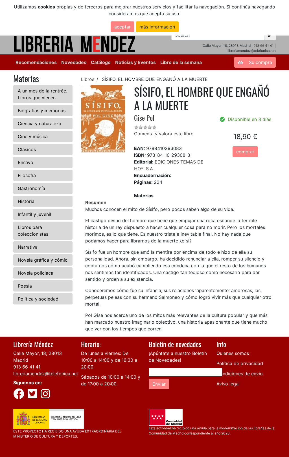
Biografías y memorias (41, 110)
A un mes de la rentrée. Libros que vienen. (42, 94)
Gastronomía (31, 188)
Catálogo (101, 62)
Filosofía (27, 175)
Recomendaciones (36, 62)
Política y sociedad (38, 299)
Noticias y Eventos (135, 62)
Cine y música (33, 136)
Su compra (260, 62)
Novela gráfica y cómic (42, 260)
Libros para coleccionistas (33, 230)
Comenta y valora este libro (164, 133)
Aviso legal (228, 384)
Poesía (25, 286)
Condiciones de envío (239, 373)
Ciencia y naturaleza (39, 123)
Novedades (73, 62)
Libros (87, 79)
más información (157, 27)
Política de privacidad (239, 363)
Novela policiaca (35, 273)
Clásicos (27, 149)
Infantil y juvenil (34, 214)
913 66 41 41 (263, 45)
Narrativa (28, 247)
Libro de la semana (181, 62)
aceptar (122, 27)
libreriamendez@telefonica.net (45, 373)
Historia (26, 201)
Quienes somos (232, 353)
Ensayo (25, 162)
